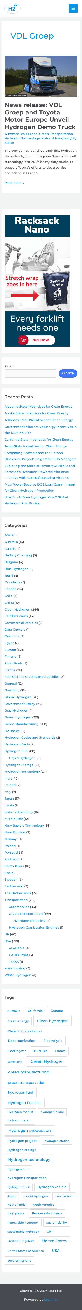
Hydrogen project (22, 1141)
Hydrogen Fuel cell (24, 1102)
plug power (15, 1213)
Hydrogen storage (22, 1150)
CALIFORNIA (18, 955)
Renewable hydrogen (23, 1222)
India (8, 778)
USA (8, 941)
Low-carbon (64, 1196)
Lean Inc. (51, 1299)
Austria (10, 548)
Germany (12, 690)
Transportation (16, 900)
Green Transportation (56, 134)
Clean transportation (25, 1031)
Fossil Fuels (14, 663)
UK (7, 934)
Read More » (14, 183)
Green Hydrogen (18, 717)
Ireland (10, 785)
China (9, 602)
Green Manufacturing (21, 724)
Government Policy (20, 704)
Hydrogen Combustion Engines (34, 927)
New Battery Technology (24, 825)
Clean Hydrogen (17, 609)
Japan (9, 798)
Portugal (11, 852)
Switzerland (14, 886)
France (10, 670)
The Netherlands (18, 893)
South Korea (14, 866)
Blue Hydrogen (17, 569)
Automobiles (15, 134)
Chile (9, 596)
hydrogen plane (52, 1112)
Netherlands (16, 1204)
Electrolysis (53, 1041)
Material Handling (55, 138)
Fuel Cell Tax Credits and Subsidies (32, 676)
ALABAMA (17, 948)
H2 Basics (12, 731)
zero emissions (19, 1260)
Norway (11, 839)
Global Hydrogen (18, 697)
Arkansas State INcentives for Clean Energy (39, 420)
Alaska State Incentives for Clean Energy (36, 413)
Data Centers (15, 629)
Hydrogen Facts (17, 744)
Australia (11, 542)
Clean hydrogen (52, 1020)
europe (40, 1051)
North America (43, 1204)
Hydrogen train (18, 1169)
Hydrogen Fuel (16, 751)
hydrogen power (19, 1120)
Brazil (9, 575)
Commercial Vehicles (21, 623)
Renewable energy (47, 1213)
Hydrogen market (20, 1112)
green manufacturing (28, 1072)
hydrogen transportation (27, 1178)
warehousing (15, 968)
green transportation (26, 1082)
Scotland (12, 859)
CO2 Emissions (16, 616)
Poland (10, 846)
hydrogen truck (18, 1187)
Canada (10, 589)
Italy (8, 792)
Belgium (11, 562)
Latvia (9, 805)
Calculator (12, 582)
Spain (9, 873)
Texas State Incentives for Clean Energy (36, 446)
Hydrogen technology (29, 1159)
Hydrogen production (29, 1130)
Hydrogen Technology (22, 138)
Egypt (9, 643)
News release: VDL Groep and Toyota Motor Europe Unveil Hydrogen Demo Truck (40, 116)
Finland (11, 656)
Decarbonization (21, 1041)
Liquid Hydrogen (22, 758)
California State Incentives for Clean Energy (39, 439)
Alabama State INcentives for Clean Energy (38, 406)
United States (54, 1241)
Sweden (11, 879)
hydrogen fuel (20, 1092)
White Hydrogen (18, 975)
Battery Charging (18, 555)
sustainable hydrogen (23, 1231)
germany (15, 1062)
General (11, 683)
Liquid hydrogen (36, 1196)
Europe (32, 134)
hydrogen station (57, 1141)
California (35, 1011)
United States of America (25, 1251)
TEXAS (14, 961)
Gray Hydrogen (16, 710)
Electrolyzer (16, 1051)
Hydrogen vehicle (51, 1187)
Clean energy (18, 1021)
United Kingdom (21, 1241)
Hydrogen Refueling (29, 920)
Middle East (14, 819)
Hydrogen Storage (19, 765)
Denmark (12, 636)
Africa (9, 535)
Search (10, 366)
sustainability (56, 1223)
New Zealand (15, 832)
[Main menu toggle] (73, 8)
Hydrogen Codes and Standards (30, 737)
